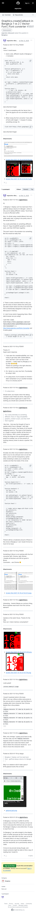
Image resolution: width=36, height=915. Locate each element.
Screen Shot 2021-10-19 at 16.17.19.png (18, 672)
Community (29, 903)
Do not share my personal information (18, 907)
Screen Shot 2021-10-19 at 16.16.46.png (19, 652)
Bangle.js (5, 35)
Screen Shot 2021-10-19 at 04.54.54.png (19, 159)
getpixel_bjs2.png (11, 810)
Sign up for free (10, 866)
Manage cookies (23, 905)
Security (17, 903)
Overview (8, 15)
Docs (9, 905)
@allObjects (23, 407)
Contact (15, 905)
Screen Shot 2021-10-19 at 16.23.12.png (18, 593)
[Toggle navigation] (3, 3)
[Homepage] (18, 3)
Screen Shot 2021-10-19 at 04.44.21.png (19, 179)
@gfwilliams (23, 200)
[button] (32, 15)
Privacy (11, 903)
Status (22, 903)
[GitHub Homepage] (12, 910)
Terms (5, 903)
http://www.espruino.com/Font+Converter (16, 328)
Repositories (19, 15)
